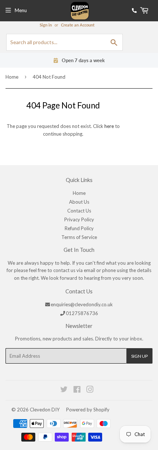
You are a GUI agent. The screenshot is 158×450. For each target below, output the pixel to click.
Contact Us (79, 211)
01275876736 (82, 313)
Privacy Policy (79, 219)
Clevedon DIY (45, 410)
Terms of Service (79, 237)
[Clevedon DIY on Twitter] (64, 390)
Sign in (46, 24)
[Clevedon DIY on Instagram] (90, 390)
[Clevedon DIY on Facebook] (77, 390)
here (109, 126)
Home (12, 77)
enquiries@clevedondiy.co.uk (82, 304)
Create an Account (77, 24)
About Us (79, 202)
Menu (21, 10)
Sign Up (139, 356)
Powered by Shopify (87, 410)
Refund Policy (79, 228)
